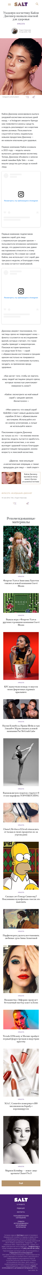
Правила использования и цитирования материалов (21, 1224)
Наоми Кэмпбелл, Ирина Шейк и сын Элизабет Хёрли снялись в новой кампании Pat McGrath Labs (21, 729)
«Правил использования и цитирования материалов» (19, 1267)
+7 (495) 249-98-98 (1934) (30, 1248)
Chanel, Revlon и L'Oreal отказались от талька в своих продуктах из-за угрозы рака (21, 832)
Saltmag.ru (20, 1235)
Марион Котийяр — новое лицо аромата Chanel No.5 (21, 1172)
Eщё (21, 1183)
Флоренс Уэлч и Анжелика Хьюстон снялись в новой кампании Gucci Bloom (21, 583)
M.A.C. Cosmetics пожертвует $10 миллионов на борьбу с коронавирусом (21, 1106)
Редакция (21, 1208)
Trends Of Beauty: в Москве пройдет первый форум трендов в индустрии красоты (21, 1039)
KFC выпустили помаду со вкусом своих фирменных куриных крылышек (21, 689)
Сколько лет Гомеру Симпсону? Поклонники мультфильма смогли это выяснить (21, 899)
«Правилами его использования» (21, 1253)
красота (6, 493)
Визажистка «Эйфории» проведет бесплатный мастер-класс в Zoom (21, 1001)
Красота (21, 24)
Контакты (21, 1212)
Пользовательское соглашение (21, 1217)
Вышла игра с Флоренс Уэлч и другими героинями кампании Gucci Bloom (21, 622)
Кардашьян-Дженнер (22, 493)
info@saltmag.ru (34, 1246)
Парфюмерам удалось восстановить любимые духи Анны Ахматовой (21, 937)
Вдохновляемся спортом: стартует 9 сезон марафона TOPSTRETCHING (21, 794)
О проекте (21, 1204)
